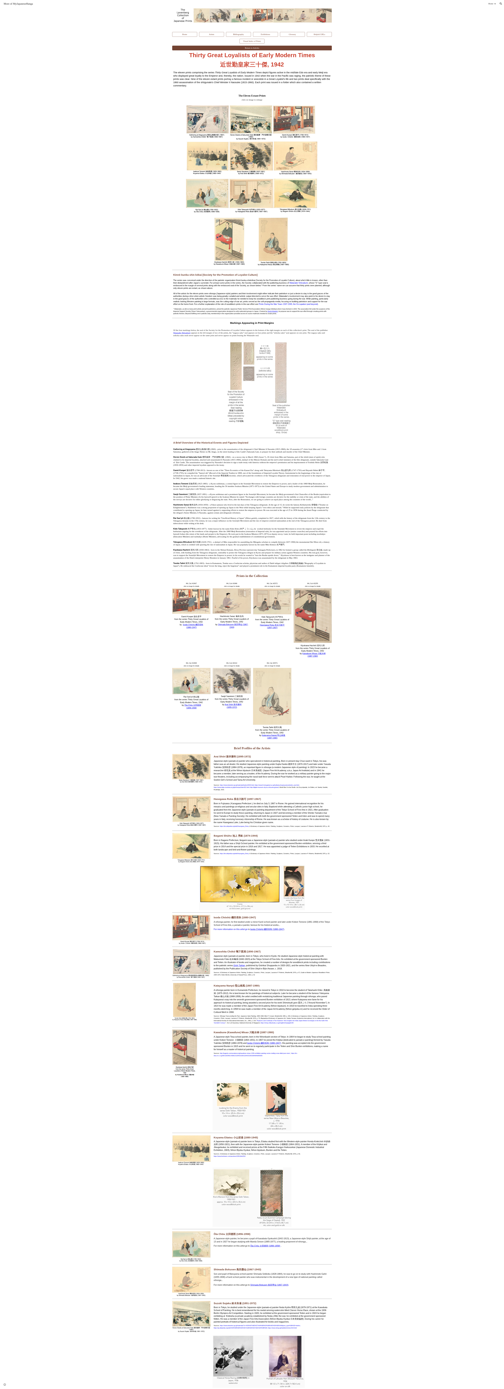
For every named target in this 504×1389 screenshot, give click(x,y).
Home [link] (490, 4)
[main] (252, 70)
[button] (501, 4)
